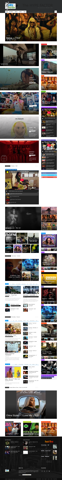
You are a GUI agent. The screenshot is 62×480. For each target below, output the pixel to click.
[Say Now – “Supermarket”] (49, 260)
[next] (37, 166)
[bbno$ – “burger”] (19, 103)
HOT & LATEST (44, 44)
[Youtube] (49, 471)
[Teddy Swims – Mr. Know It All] (9, 248)
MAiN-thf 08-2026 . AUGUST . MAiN (11, 169)
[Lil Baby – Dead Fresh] (45, 339)
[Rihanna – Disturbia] (25, 368)
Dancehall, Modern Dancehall (26, 278)
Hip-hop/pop (36, 279)
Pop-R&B (55, 301)
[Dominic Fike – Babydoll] (35, 248)
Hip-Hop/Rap (31, 106)
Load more (48, 461)
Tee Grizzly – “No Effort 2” (33, 350)
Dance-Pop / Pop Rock (32, 155)
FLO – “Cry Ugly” (14, 38)
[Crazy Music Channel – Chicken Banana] (49, 279)
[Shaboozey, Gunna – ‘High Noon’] (45, 321)
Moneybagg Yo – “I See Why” (32, 55)
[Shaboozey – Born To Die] (52, 357)
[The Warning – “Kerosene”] (26, 248)
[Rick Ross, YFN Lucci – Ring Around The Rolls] (42, 339)
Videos (6, 377)
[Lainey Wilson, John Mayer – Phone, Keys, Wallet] (42, 357)
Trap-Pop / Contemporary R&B (10, 226)
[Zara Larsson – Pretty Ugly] (52, 268)
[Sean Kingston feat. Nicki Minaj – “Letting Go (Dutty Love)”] (25, 372)
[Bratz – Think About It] (45, 249)
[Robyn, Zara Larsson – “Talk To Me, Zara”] (55, 321)
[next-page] (7, 313)
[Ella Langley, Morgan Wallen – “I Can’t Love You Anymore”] (55, 357)
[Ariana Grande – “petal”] (25, 310)
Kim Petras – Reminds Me (14, 387)
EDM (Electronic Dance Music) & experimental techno (46, 457)
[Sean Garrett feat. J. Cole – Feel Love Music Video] (25, 381)
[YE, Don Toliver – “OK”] (55, 447)
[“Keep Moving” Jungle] (25, 447)
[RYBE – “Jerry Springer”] (49, 52)
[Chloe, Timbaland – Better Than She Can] (42, 302)
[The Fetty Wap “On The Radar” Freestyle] (31, 429)
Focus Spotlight (48, 70)
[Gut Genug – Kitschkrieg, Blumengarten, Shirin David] (10, 238)
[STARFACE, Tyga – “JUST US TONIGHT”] (13, 270)
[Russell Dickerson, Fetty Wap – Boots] (45, 357)
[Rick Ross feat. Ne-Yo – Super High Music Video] (7, 447)
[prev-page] (5, 313)
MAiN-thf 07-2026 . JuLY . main (46, 378)
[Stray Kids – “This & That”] (35, 276)
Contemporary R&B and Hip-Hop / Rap (15, 305)
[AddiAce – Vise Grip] (49, 294)
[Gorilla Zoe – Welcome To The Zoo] (25, 443)
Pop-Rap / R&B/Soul (44, 53)
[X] (47, 471)
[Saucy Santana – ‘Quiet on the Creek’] (55, 339)
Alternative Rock (24, 357)
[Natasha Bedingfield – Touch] (25, 452)
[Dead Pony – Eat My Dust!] (7, 443)
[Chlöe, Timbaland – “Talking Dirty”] (49, 302)
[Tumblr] (44, 471)
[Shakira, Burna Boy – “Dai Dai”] (49, 226)
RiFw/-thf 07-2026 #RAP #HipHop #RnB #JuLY (49, 375)
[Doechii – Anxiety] (55, 268)
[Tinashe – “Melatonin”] (55, 458)
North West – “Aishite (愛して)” (30, 295)
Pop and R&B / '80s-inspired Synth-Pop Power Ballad (32, 269)
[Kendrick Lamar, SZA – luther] (42, 249)
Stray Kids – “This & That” (11, 295)
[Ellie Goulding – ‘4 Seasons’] (42, 321)
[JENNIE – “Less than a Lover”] (19, 79)
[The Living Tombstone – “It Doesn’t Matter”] (25, 356)
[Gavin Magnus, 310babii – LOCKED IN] (49, 99)
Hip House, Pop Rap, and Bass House (32, 105)
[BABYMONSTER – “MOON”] (7, 310)
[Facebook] (42, 471)
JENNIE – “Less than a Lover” (32, 79)
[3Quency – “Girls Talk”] (55, 302)
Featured (16, 364)
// (11, 320)
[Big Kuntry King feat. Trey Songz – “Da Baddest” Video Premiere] (25, 377)
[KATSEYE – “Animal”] (19, 152)
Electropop (44, 70)
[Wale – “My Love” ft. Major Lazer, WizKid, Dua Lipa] (13, 372)
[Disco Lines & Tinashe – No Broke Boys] (45, 268)
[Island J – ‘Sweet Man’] (18, 248)
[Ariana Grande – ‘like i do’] (23, 218)
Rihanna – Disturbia (32, 366)
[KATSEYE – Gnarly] (49, 268)
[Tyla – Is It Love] (52, 302)
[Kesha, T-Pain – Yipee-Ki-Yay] (49, 249)
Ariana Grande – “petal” (32, 308)
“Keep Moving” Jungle (32, 446)
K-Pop (6, 293)
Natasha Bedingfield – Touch (33, 451)
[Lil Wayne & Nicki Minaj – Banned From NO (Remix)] (42, 268)
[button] (56, 12)
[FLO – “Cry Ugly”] (31, 27)
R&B (7, 35)
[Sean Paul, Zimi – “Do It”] (26, 276)
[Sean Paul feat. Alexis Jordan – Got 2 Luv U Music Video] (7, 452)
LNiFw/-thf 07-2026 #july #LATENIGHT (47, 376)
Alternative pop (31, 82)
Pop (34, 82)
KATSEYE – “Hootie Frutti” (46, 450)
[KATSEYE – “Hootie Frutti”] (55, 452)
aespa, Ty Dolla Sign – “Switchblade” (10, 354)
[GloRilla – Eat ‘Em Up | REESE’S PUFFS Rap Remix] (49, 83)
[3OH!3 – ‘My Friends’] (19, 127)
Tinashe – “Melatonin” (45, 456)
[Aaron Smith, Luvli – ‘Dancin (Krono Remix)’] (52, 321)
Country (24, 320)
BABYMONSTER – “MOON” (15, 308)
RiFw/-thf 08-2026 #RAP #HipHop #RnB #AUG (49, 107)
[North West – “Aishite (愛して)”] (31, 290)
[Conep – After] (49, 367)
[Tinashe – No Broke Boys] (55, 249)
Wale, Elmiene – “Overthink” (15, 304)
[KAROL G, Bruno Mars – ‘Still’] (30, 265)
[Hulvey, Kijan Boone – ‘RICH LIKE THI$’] (33, 238)
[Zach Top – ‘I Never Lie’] (49, 357)
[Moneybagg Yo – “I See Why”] (19, 55)
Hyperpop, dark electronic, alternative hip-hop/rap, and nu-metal (30, 296)
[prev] (35, 166)
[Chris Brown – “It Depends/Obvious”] (45, 302)
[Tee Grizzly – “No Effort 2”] (25, 352)
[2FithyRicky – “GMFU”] (13, 429)
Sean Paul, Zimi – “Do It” (10, 335)
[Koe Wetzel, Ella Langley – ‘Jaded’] (49, 349)
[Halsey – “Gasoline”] (49, 67)
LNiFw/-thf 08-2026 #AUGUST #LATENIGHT (48, 140)
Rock (27, 320)
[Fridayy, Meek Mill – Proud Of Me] (52, 249)
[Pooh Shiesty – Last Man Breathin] (25, 333)
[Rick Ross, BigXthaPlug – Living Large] (52, 339)
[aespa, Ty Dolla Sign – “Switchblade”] (25, 305)
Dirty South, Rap (32, 320)
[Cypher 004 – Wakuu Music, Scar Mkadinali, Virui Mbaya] (49, 339)
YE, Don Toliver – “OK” (45, 445)
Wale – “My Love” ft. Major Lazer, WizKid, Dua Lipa (12, 379)
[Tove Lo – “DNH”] (49, 321)
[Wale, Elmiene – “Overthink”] (7, 305)
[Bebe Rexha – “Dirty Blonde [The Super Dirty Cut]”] (31, 404)
